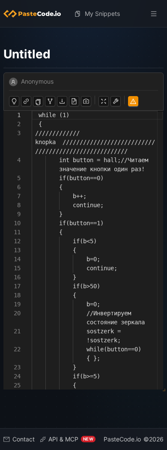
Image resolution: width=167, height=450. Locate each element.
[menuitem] (35, 13)
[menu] (83, 13)
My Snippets (102, 13)
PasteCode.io (122, 439)
